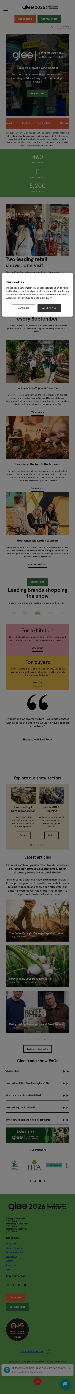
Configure (23, 308)
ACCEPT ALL (49, 308)
